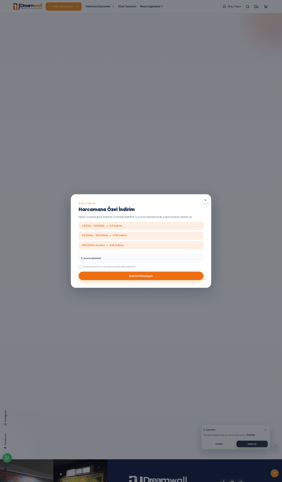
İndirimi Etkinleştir (141, 276)
